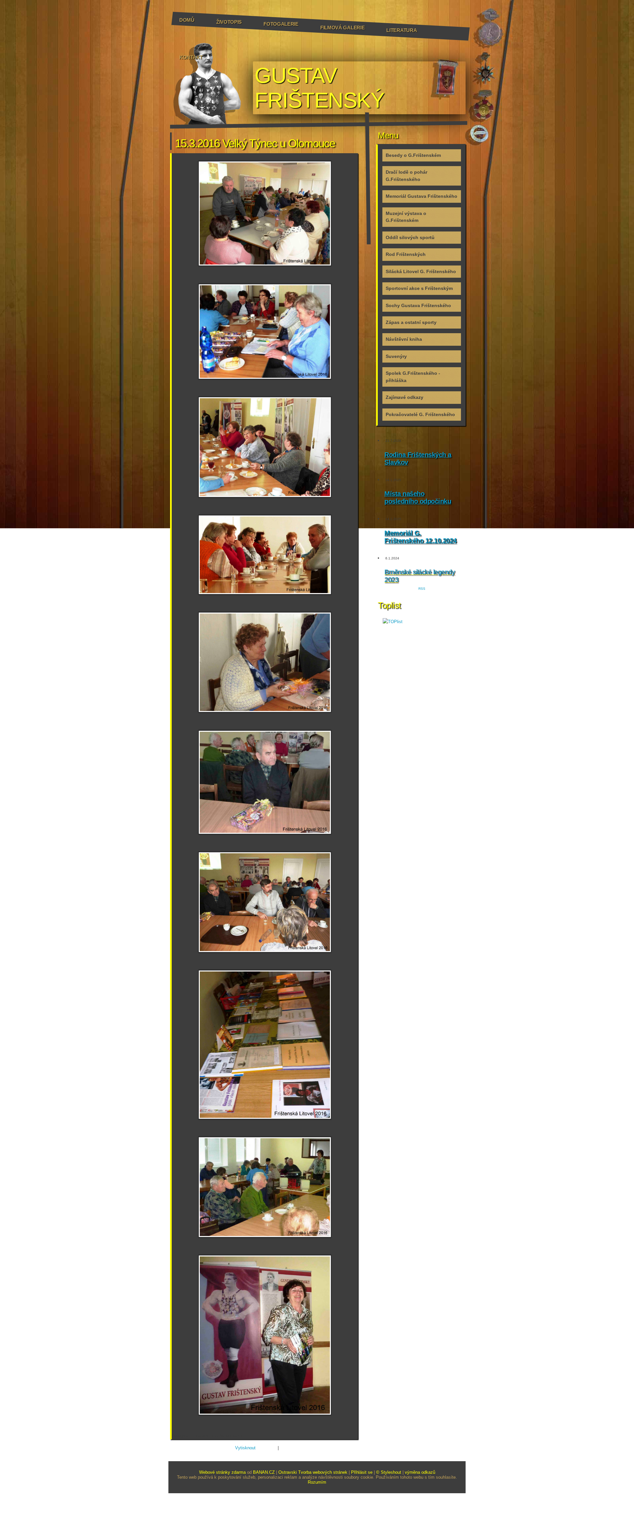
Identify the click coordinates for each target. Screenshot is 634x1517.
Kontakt (191, 57)
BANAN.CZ (264, 1472)
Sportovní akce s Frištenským (419, 288)
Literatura (401, 30)
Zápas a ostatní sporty (411, 322)
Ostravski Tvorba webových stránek (312, 1472)
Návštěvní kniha (404, 339)
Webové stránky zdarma (222, 1472)
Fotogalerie (281, 24)
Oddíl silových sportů (410, 237)
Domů (186, 20)
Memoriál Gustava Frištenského (421, 196)
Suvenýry (396, 356)
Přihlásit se (361, 1472)
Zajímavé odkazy (404, 397)
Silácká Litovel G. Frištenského (421, 271)
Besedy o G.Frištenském (413, 155)
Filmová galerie (342, 27)
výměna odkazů (420, 1472)
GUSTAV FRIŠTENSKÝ (319, 87)
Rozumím (317, 1482)
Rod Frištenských (406, 254)
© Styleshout (388, 1472)
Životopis (229, 22)
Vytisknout (245, 1447)
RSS (421, 588)
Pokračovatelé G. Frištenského (420, 414)
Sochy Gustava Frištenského (418, 305)
